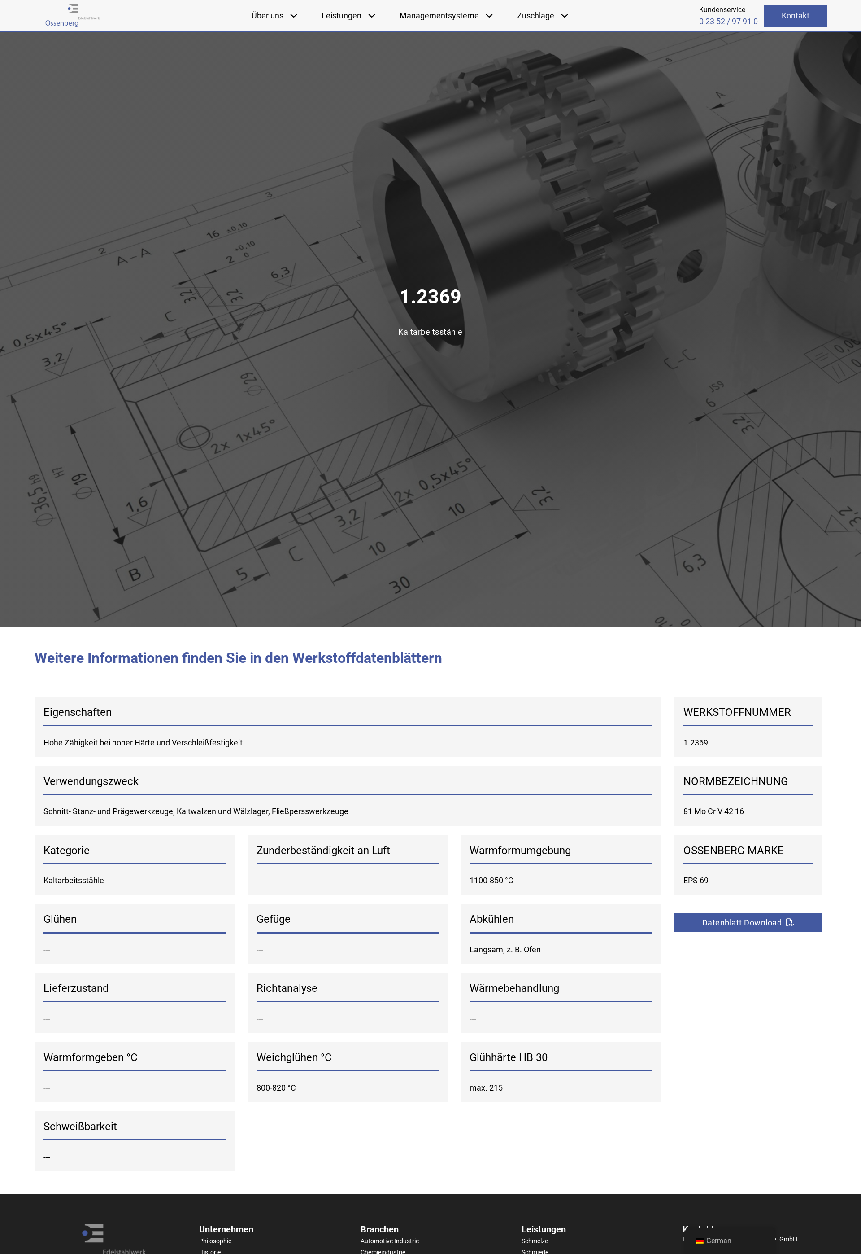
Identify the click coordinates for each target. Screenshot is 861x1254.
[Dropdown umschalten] (294, 16)
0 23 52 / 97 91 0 (728, 22)
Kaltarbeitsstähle (430, 332)
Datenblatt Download (742, 922)
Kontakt (795, 15)
